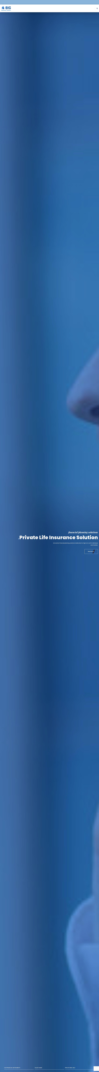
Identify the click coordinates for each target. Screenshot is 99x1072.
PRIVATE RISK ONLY (70, 1068)
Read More (91, 550)
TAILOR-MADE (38, 1068)
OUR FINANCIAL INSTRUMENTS (12, 1068)
